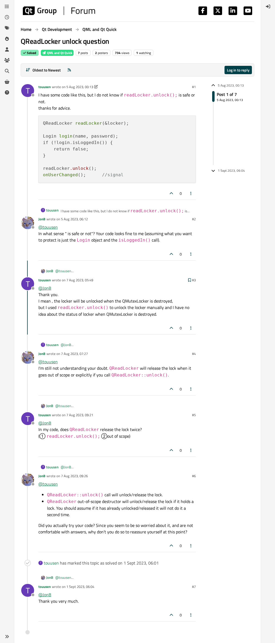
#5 (194, 415)
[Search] (7, 71)
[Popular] (7, 38)
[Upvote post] (171, 193)
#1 (194, 86)
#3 (194, 280)
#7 (194, 586)
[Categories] (7, 6)
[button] (7, 636)
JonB (41, 219)
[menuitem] (268, 6)
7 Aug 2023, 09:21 (79, 415)
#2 (194, 219)
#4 (194, 353)
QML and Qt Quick (59, 52)
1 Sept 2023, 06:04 (80, 586)
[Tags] (7, 28)
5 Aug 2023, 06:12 (74, 219)
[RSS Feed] (69, 70)
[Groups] (7, 60)
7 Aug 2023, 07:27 (74, 353)
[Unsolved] (7, 92)
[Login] (268, 6)
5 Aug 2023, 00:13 (79, 86)
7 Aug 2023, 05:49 (79, 280)
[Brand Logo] (59, 10)
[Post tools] (191, 193)
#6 (194, 476)
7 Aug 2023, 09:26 (74, 476)
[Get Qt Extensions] (7, 81)
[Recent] (7, 17)
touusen (44, 86)
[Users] (7, 49)
